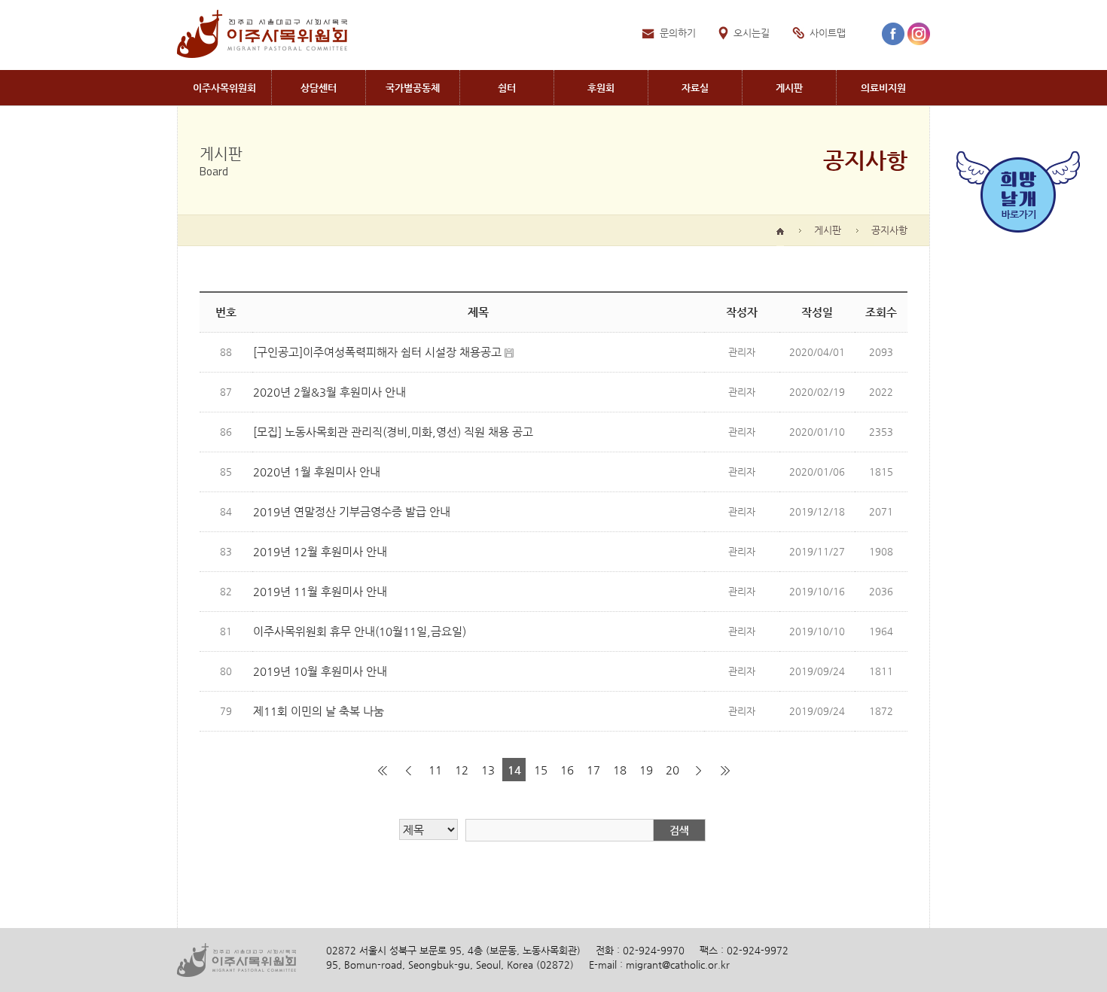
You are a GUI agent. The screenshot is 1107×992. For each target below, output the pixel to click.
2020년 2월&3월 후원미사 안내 (329, 391)
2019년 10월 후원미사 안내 (320, 671)
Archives (695, 87)
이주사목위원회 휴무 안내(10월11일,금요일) (359, 631)
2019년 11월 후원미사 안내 (320, 591)
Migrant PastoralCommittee (224, 87)
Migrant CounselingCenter (318, 87)
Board (789, 87)
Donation (601, 87)
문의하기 (678, 32)
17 (593, 769)
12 (461, 769)
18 (620, 769)
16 (567, 769)
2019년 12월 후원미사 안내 (320, 551)
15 (540, 769)
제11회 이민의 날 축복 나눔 (318, 710)
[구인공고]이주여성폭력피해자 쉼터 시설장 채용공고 (377, 351)
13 (488, 769)
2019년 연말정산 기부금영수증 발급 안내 (351, 511)
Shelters (507, 87)
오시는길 (751, 32)
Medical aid (883, 87)
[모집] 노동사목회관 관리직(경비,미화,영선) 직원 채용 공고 (393, 431)
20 (672, 769)
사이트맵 (828, 32)
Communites (412, 87)
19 (646, 769)
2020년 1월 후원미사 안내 (316, 471)
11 (435, 769)
